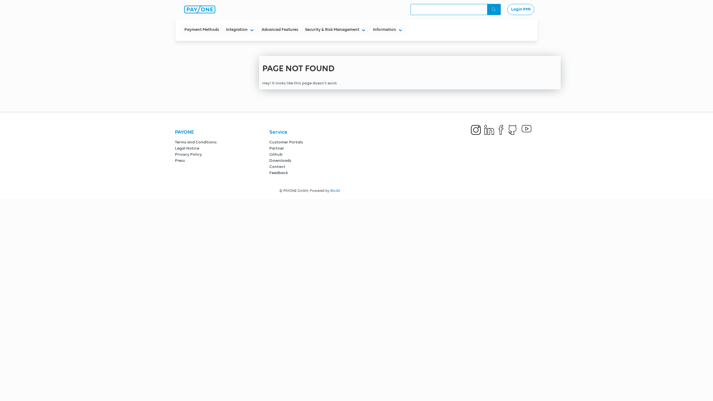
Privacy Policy (188, 154)
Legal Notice (187, 148)
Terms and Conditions (196, 142)
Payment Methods (201, 30)
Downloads (280, 160)
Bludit (335, 191)
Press (180, 160)
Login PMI (521, 9)
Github (275, 154)
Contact (277, 167)
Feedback (278, 173)
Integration (237, 30)
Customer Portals (286, 142)
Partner (276, 148)
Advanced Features (280, 30)
